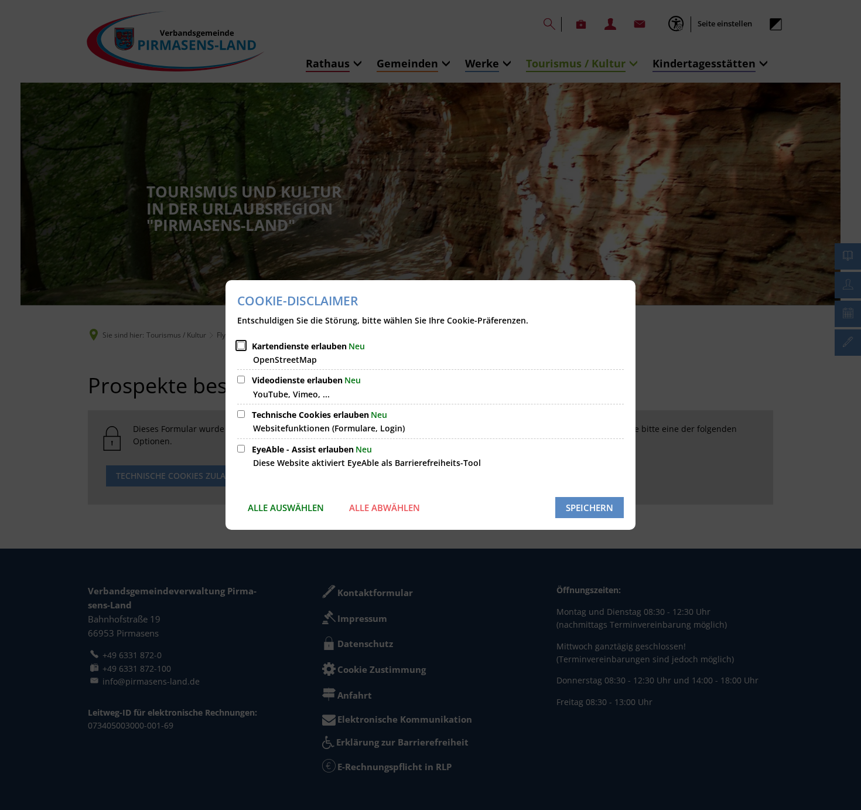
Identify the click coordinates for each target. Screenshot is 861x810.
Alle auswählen (286, 507)
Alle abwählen (384, 507)
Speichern (589, 507)
